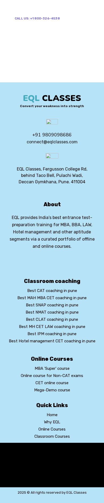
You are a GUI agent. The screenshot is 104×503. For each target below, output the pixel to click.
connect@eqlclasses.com (52, 141)
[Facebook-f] (43, 261)
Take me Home (16, 79)
